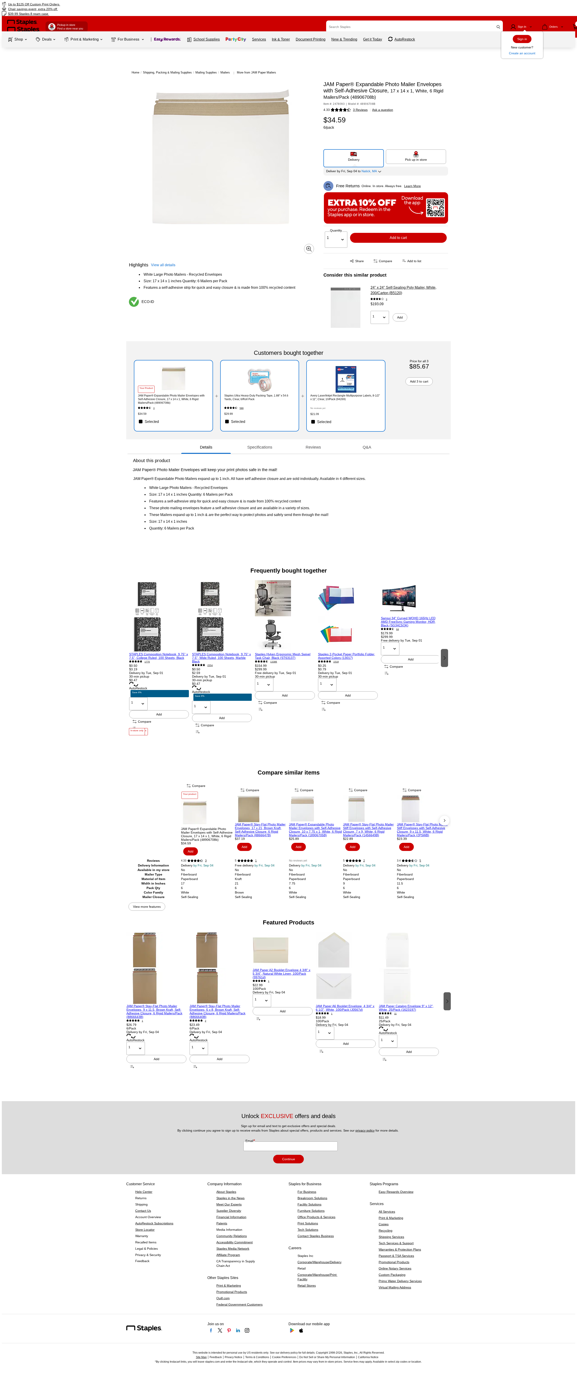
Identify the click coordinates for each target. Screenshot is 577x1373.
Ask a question (382, 110)
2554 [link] (210, 665)
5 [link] (420, 860)
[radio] (353, 156)
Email (249, 1141)
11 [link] (395, 1013)
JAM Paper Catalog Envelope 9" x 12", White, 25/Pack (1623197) (406, 1007)
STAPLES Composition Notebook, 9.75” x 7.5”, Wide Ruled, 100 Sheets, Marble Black (221, 657)
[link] (97, 4)
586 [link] (242, 408)
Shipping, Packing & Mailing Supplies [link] (167, 72)
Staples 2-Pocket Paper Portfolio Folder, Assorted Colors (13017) (346, 656)
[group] (159, 657)
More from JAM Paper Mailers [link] (256, 72)
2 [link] (364, 860)
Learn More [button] (412, 186)
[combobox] (414, 27)
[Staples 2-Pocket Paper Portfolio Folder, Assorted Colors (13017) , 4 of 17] (348, 616)
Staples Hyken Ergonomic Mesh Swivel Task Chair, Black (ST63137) (282, 656)
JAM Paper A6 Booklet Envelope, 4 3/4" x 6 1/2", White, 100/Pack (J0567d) (345, 1007)
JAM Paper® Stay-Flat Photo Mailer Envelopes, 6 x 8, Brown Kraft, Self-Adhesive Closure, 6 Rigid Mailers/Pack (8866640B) (217, 1011)
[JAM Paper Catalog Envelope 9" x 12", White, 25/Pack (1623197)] (409, 968)
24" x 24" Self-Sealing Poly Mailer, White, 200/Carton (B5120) (403, 290)
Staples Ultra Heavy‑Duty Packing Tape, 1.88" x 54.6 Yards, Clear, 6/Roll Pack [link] (256, 397)
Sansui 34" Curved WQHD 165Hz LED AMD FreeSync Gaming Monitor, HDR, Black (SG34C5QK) (408, 621)
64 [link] (397, 629)
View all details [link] (163, 265)
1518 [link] (336, 661)
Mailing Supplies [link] (206, 72)
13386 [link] (273, 661)
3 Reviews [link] (360, 110)
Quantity (336, 230)
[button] (498, 27)
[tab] (206, 447)
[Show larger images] (309, 249)
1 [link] (256, 860)
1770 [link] (147, 661)
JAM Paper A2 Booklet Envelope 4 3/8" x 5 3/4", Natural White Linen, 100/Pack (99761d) (281, 973)
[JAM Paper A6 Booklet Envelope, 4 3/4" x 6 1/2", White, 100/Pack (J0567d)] (346, 968)
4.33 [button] (326, 110)
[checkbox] (173, 421)
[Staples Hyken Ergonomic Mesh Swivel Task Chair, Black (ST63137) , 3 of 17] (285, 616)
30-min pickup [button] (139, 676)
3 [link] (386, 299)
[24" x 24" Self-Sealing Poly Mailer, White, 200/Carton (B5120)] (345, 307)
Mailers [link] (225, 72)
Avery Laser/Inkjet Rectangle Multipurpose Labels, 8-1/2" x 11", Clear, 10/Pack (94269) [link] (345, 397)
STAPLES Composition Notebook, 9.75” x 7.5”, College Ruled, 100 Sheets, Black (158, 656)
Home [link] (135, 72)
